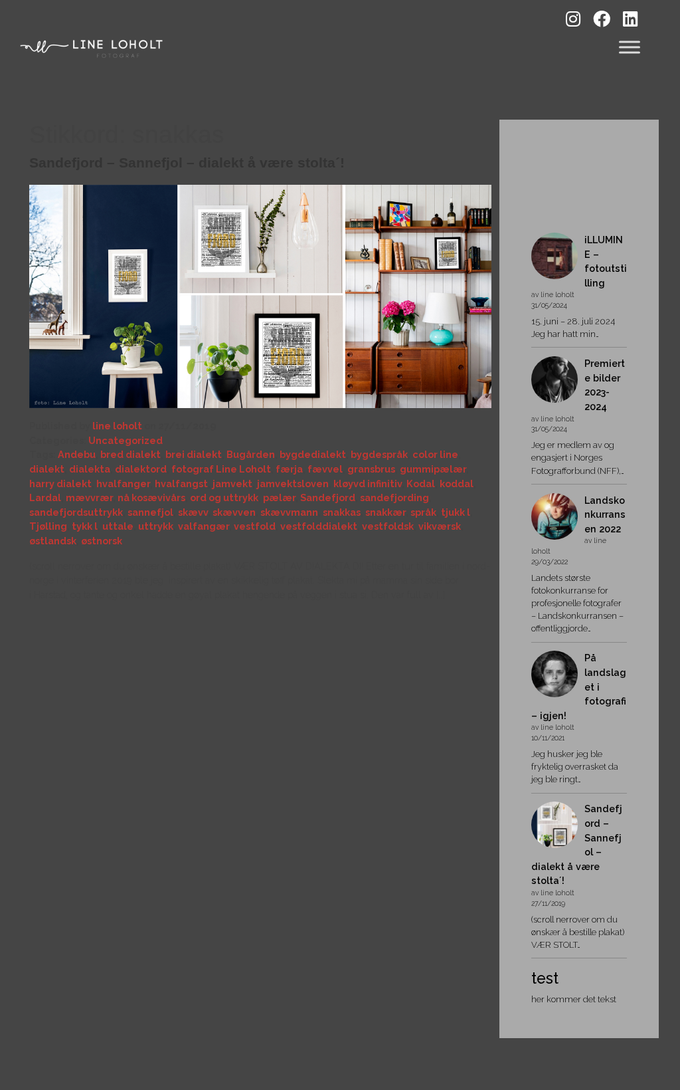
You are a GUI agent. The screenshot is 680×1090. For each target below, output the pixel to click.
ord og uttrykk (224, 497)
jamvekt (232, 483)
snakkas (342, 512)
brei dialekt (193, 454)
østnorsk (101, 540)
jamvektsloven (293, 483)
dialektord (141, 469)
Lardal (45, 497)
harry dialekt (60, 483)
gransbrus (371, 469)
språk (423, 512)
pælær (279, 497)
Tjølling (48, 526)
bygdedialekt (313, 454)
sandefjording (394, 497)
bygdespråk (379, 454)
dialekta (89, 469)
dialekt (46, 469)
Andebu (77, 454)
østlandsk (52, 540)
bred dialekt (130, 454)
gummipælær (433, 469)
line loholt (117, 425)
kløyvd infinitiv (367, 483)
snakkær (385, 512)
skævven (234, 512)
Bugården (250, 454)
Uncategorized (125, 440)
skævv (193, 512)
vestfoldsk (388, 526)
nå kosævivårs (151, 497)
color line (435, 454)
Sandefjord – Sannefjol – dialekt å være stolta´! (187, 162)
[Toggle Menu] (629, 47)
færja (289, 469)
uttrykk (155, 526)
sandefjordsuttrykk (76, 512)
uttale (117, 526)
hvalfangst (181, 483)
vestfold (255, 526)
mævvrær (89, 497)
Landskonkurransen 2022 (605, 514)
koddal (456, 483)
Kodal (420, 483)
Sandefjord (327, 497)
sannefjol (150, 512)
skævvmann (289, 512)
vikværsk (439, 526)
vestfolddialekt (318, 526)
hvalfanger (123, 483)
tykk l (85, 526)
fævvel (325, 469)
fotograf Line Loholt (221, 469)
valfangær (203, 526)
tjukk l (455, 512)
